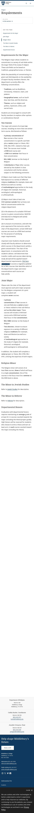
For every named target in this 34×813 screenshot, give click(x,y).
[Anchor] (30, 55)
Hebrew (10, 401)
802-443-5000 (5, 757)
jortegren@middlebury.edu (17, 731)
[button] (26, 3)
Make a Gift (7, 748)
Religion (3, 10)
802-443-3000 (12, 761)
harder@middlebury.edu (17, 719)
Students (3, 785)
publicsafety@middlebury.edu (9, 769)
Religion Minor (7, 40)
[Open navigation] (31, 3)
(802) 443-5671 (17, 717)
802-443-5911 (13, 767)
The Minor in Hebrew (8, 46)
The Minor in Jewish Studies (10, 43)
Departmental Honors (9, 50)
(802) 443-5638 (17, 729)
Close (28, 790)
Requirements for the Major (10, 33)
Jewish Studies (12, 389)
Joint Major (6, 36)
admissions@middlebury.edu (9, 763)
